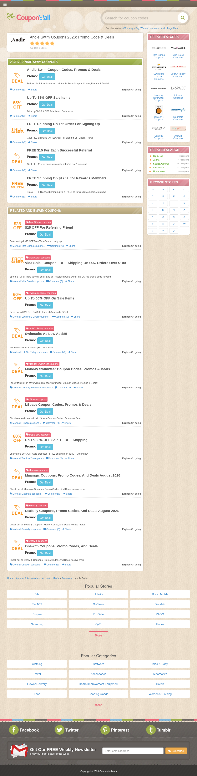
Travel (37, 674)
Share (33, 89)
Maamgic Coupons (178, 118)
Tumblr (164, 730)
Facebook (29, 730)
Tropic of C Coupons (158, 118)
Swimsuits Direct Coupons (159, 76)
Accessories (98, 674)
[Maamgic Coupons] (178, 109)
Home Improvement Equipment (98, 684)
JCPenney (127, 28)
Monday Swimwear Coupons (158, 98)
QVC (98, 624)
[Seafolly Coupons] (159, 128)
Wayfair (160, 604)
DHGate (98, 614)
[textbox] (133, 751)
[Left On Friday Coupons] (178, 66)
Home (10, 578)
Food (37, 694)
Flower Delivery (37, 684)
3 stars (42, 43)
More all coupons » (28, 245)
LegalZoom (173, 28)
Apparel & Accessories (28, 578)
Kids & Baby (160, 664)
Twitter (72, 730)
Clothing (37, 664)
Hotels (160, 684)
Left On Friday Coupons (178, 75)
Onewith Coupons (178, 137)
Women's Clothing (160, 694)
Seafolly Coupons (159, 137)
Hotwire (98, 594)
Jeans (156, 159)
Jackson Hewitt (158, 28)
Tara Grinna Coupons (159, 56)
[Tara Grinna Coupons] (159, 47)
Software (98, 664)
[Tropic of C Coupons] (159, 109)
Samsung (37, 624)
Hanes (160, 624)
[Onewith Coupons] (178, 128)
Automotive (160, 674)
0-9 (152, 189)
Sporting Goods (98, 694)
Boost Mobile (160, 594)
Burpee (37, 614)
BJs (36, 594)
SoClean (98, 604)
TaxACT (37, 604)
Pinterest (120, 730)
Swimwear (158, 167)
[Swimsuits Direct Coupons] (159, 66)
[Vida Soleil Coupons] (178, 47)
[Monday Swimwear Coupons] (159, 88)
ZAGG (160, 614)
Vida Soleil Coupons (178, 56)
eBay (136, 28)
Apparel (46, 578)
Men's (56, 578)
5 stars (52, 43)
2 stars (37, 43)
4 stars (47, 43)
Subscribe (177, 751)
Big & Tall (158, 155)
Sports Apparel (161, 163)
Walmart (144, 28)
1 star (32, 43)
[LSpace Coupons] (178, 88)
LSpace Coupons (178, 96)
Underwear (159, 171)
